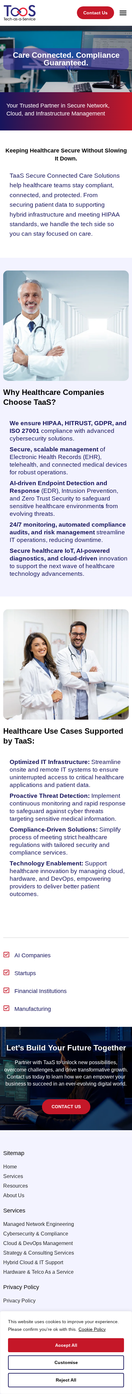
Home (10, 1166)
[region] (66, 1352)
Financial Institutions (40, 991)
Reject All (66, 1380)
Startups (25, 973)
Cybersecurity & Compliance (35, 1233)
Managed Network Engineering (38, 1224)
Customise (66, 1362)
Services (13, 1176)
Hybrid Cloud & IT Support (33, 1262)
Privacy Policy (19, 1300)
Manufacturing (32, 1009)
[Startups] (6, 972)
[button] (123, 13)
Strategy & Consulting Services (38, 1253)
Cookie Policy (92, 1329)
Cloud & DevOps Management (38, 1243)
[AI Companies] (6, 955)
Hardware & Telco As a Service (38, 1272)
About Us (13, 1195)
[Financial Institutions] (6, 990)
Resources (15, 1186)
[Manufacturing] (6, 1008)
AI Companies (32, 955)
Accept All (66, 1345)
